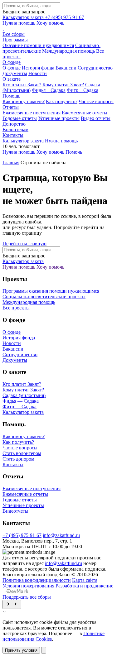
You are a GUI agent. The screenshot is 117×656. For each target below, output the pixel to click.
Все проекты (16, 307)
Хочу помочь (50, 23)
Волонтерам (15, 129)
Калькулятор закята (23, 17)
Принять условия (21, 650)
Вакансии (66, 67)
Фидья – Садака (49, 90)
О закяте (11, 79)
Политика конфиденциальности (36, 580)
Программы (15, 39)
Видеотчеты (15, 511)
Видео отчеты (95, 118)
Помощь (11, 95)
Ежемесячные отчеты (84, 112)
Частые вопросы (96, 101)
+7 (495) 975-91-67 (64, 17)
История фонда (38, 67)
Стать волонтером (21, 453)
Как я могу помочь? (23, 101)
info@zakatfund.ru (61, 535)
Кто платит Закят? (21, 84)
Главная (10, 162)
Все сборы (13, 34)
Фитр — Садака (19, 406)
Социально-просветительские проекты (43, 296)
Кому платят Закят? (63, 84)
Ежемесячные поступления (31, 112)
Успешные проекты (59, 118)
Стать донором (18, 459)
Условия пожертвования (28, 585)
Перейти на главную (24, 243)
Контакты (12, 135)
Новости (37, 73)
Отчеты (10, 107)
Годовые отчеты (19, 118)
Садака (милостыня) (24, 395)
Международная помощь (68, 51)
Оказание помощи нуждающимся (38, 45)
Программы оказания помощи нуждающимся (50, 291)
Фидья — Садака (20, 401)
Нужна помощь (18, 23)
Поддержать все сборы (26, 597)
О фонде (11, 62)
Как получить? (61, 101)
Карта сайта (84, 580)
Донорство (14, 124)
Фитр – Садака (82, 90)
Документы (14, 73)
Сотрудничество (95, 67)
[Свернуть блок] (11, 604)
